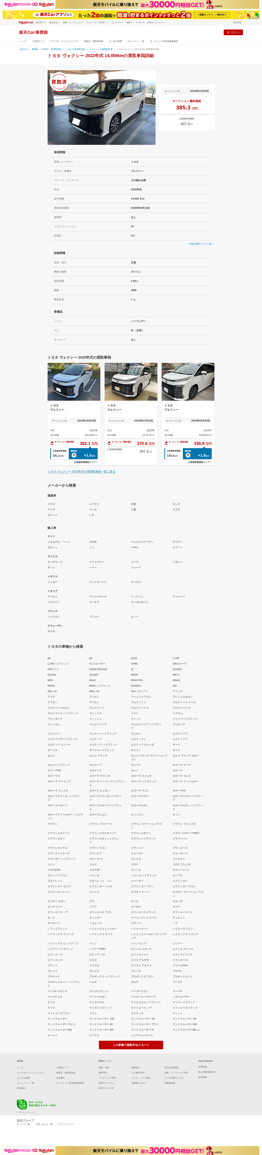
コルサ (93, 864)
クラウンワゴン (98, 847)
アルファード (96, 707)
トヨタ (51, 504)
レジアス (94, 1035)
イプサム (178, 713)
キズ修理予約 (138, 1072)
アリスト (94, 702)
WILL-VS (94, 691)
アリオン (53, 702)
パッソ (93, 943)
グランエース (180, 847)
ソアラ (93, 906)
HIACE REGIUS (98, 669)
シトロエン (54, 616)
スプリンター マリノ (142, 886)
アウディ (178, 541)
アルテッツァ (138, 702)
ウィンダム (54, 724)
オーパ (176, 744)
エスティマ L (138, 739)
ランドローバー (98, 582)
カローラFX (179, 790)
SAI (175, 685)
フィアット (137, 596)
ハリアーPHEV (97, 948)
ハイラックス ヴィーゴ (60, 934)
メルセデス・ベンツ (59, 541)
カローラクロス (139, 796)
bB (90, 658)
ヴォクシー (54, 733)
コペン (51, 864)
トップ (23, 41)
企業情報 (202, 1067)
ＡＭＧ (134, 547)
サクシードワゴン (58, 875)
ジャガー (53, 582)
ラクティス (137, 1013)
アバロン (94, 696)
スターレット (55, 880)
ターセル (136, 906)
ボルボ (51, 631)
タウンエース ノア (58, 912)
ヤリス (51, 1002)
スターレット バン (100, 880)
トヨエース (95, 923)
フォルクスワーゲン (142, 541)
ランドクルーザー (58, 1018)
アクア (51, 696)
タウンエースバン (183, 912)
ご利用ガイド (38, 41)
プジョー (94, 616)
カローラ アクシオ (99, 775)
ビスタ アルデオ (140, 959)
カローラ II (54, 775)
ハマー (93, 567)
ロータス (136, 582)
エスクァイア (180, 733)
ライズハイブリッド (100, 1007)
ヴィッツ (136, 718)
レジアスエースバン (142, 1035)
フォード (136, 567)
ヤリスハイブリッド (184, 1002)
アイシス (178, 691)
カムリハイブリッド (59, 764)
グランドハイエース (59, 853)
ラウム (93, 1013)
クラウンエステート (59, 833)
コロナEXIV (54, 869)
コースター (179, 858)
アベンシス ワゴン (141, 696)
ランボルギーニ (139, 602)
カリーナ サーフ (182, 764)
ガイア (176, 750)
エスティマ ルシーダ (142, 744)
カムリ (51, 755)
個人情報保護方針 (206, 1072)
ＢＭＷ (93, 541)
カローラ (178, 770)
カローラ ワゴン (140, 790)
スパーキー (137, 880)
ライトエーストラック (185, 1007)
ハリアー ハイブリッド (60, 948)
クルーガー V (180, 853)
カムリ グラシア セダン (186, 755)
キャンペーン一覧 (135, 41)
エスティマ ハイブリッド (103, 744)
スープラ (178, 875)
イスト (134, 713)
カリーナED (54, 770)
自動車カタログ (139, 1083)
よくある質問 (115, 41)
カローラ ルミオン (99, 790)
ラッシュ (178, 1013)
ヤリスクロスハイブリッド (146, 1002)
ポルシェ (53, 547)
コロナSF (94, 869)
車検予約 (103, 1072)
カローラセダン (139, 805)
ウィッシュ (95, 718)
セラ (91, 901)
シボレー (178, 561)
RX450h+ (136, 685)
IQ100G (177, 669)
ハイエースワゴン (183, 928)
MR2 (50, 680)
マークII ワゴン (139, 991)
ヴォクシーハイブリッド (103, 733)
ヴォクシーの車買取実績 (100, 49)
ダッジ (51, 567)
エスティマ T (180, 739)
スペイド (94, 891)
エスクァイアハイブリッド (63, 739)
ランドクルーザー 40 (143, 1018)
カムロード (95, 764)
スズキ (176, 509)
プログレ (178, 970)
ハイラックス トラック (185, 934)
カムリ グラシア (98, 755)
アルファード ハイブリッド (63, 713)
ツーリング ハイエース (144, 917)
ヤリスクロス (96, 1002)
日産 (133, 504)
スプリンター (180, 880)
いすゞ (93, 515)
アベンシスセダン (183, 696)
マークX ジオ (55, 996)
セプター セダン (57, 901)
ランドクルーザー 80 (101, 1024)
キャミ (176, 814)
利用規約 (21, 1088)
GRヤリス (53, 669)
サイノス (136, 869)
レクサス (94, 504)
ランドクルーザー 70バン (62, 1024)
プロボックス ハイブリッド (104, 976)
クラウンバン (180, 838)
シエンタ (94, 875)
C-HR (176, 658)
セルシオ (178, 901)
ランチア (94, 602)
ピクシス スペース (183, 948)
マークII (177, 982)
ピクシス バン (55, 954)
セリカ (134, 901)
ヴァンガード (55, 718)
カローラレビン (98, 814)
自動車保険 (170, 1083)
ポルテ (134, 982)
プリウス (94, 965)
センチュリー (55, 906)
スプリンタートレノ (59, 891)
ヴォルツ (136, 733)
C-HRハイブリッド (58, 663)
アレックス (95, 713)
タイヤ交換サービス (174, 1078)
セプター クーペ (140, 891)
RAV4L (51, 685)
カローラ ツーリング (59, 781)
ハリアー (178, 943)
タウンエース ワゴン (100, 912)
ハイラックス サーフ (100, 934)
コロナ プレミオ (182, 864)
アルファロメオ (98, 596)
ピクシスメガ (55, 959)
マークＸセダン (98, 996)
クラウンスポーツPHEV (186, 833)
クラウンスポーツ (141, 833)
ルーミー (53, 1035)
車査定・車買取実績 (93, 41)
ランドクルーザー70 (142, 1029)
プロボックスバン (183, 976)
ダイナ (176, 906)
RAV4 (92, 680)
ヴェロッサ (179, 724)
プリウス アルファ (141, 965)
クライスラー (96, 561)
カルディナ (95, 770)
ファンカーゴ (180, 959)
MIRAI (134, 674)
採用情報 (202, 1077)
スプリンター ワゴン (184, 886)
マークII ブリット (99, 991)
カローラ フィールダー (185, 781)
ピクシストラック (183, 954)
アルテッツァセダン (59, 707)
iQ (132, 669)
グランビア (95, 853)
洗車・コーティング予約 (176, 1072)
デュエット (179, 917)
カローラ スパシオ (141, 775)
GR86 (134, 663)
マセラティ (54, 602)
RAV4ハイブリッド (100, 685)
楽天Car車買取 (172, 1067)
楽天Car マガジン (107, 1083)
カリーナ (136, 764)
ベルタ (93, 982)
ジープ (134, 561)
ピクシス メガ (97, 954)
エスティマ (95, 739)
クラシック (137, 847)
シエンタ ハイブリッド (144, 875)
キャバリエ (137, 814)
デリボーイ (54, 923)
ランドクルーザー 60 (184, 1018)
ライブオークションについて (64, 41)
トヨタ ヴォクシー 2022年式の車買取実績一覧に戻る (81, 471)
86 (49, 658)
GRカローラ (179, 663)
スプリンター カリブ (59, 886)
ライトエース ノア (141, 1007)
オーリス (53, 750)
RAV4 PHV (137, 680)
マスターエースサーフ (143, 996)
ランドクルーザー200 (185, 1024)
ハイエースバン (139, 928)
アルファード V (181, 707)
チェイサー (95, 917)
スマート (178, 547)
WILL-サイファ (139, 691)
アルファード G (140, 707)
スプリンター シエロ (100, 886)
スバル (93, 509)
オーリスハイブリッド (101, 750)
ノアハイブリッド (58, 928)
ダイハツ (53, 515)
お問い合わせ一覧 (44, 1124)
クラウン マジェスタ (184, 823)
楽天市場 (237, 22)
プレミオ (136, 970)
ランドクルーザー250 (60, 1029)
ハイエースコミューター (103, 928)
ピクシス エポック (141, 948)
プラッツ (53, 965)
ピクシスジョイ (139, 954)
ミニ (91, 547)
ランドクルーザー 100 (101, 1018)
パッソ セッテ (139, 943)
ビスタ (93, 959)
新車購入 (136, 1067)
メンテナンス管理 (107, 1078)
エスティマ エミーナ (59, 744)
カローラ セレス (182, 775)
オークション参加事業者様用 (164, 41)
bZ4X (134, 658)
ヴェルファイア (98, 724)
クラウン (53, 823)
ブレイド (53, 970)
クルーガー (137, 853)
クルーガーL (96, 858)
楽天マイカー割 (106, 1088)
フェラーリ (179, 596)
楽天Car (24, 49)
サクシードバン (181, 869)
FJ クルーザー (97, 663)
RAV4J (176, 680)
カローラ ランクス (58, 790)
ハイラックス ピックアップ (63, 943)
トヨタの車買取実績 (75, 49)
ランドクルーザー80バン (187, 1029)
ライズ (51, 1007)
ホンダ (176, 504)
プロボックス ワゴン (142, 976)
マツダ (51, 509)
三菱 (133, 509)
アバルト (53, 596)
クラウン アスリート (100, 823)
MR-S (176, 674)
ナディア (136, 923)
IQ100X (52, 674)
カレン (134, 770)
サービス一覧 (23, 1124)
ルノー (134, 616)
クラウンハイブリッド (143, 838)
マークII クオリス (57, 991)
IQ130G (93, 674)
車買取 (35, 49)
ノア (175, 923)
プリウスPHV (180, 965)
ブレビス (94, 970)
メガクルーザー (181, 996)
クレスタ (136, 858)
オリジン (136, 750)
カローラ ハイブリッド (144, 781)
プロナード (54, 976)
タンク (51, 917)
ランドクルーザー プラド (145, 1024)
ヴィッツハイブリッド (185, 718)
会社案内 (60, 1078)
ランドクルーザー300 (101, 1029)
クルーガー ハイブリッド (62, 858)
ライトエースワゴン (59, 1013)
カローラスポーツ (58, 805)
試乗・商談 (104, 1067)
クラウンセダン (56, 838)
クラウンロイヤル (58, 847)
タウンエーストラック (143, 912)
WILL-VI (52, 691)
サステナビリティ (66, 1124)
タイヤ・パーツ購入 (141, 1078)
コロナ (134, 864)
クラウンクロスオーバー (103, 833)
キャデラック (55, 561)
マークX (177, 991)
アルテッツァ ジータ (184, 702)
